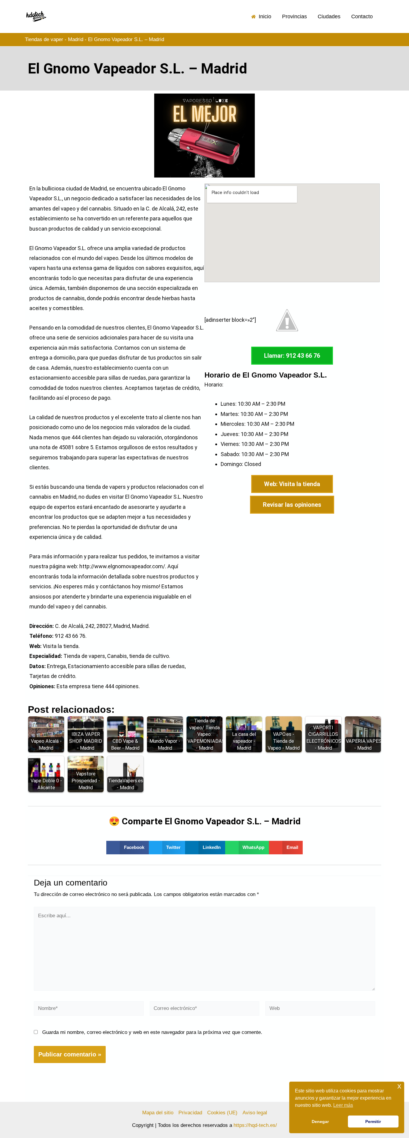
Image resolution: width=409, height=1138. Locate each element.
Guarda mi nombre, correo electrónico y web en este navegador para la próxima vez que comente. (152, 1032)
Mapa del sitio (157, 1113)
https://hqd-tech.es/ (255, 1125)
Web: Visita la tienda (292, 484)
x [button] (399, 1086)
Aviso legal (255, 1113)
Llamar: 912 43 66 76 (292, 355)
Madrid (75, 39)
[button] (127, 847)
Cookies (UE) (222, 1113)
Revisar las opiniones (292, 504)
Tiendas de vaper (44, 39)
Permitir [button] (373, 1121)
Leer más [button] (343, 1105)
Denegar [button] (320, 1121)
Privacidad (190, 1113)
